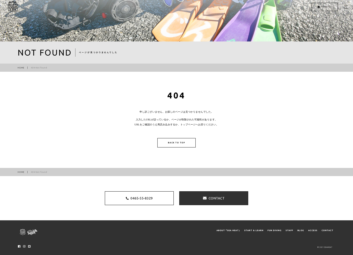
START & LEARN (254, 230)
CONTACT (327, 230)
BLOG (300, 230)
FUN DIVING (274, 230)
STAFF (289, 230)
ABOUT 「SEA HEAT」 (228, 230)
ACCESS (312, 230)
